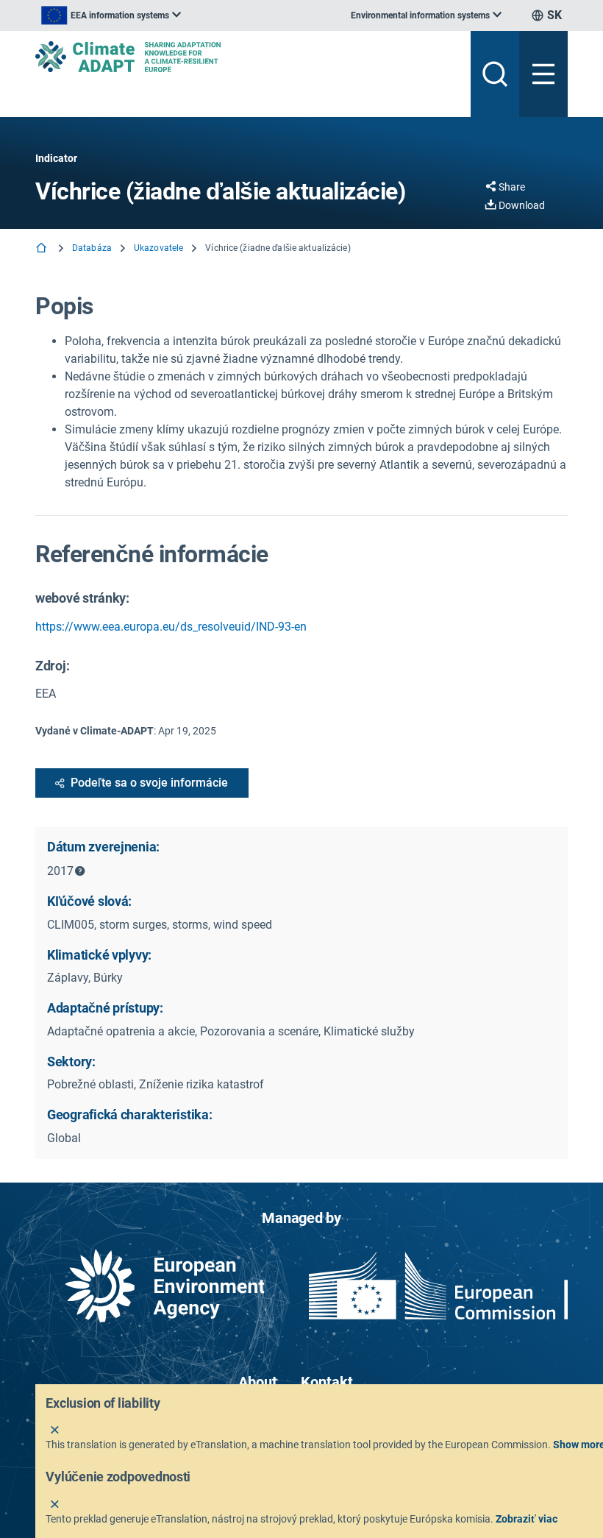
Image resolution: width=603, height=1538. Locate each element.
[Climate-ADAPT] (247, 56)
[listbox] (111, 15)
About (257, 1382)
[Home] (42, 249)
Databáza (92, 248)
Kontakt (327, 1382)
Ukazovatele (158, 248)
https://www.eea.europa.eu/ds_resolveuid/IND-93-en (171, 627)
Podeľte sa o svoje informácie (149, 783)
